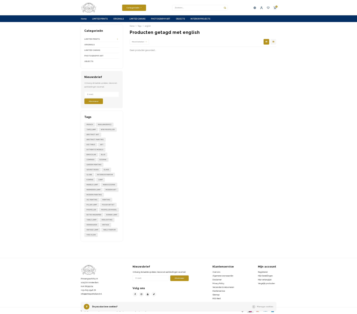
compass (90, 160)
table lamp (91, 220)
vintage (105, 225)
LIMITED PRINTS (100, 19)
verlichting (107, 220)
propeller (91, 210)
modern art (111, 190)
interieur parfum (105, 175)
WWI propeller (108, 129)
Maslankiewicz (104, 124)
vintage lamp (92, 230)
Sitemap (216, 295)
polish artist (108, 205)
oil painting (91, 200)
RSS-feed (217, 298)
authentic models (94, 150)
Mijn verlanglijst (264, 279)
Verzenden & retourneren (223, 287)
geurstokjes (92, 170)
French (89, 124)
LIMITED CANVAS (137, 19)
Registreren (263, 272)
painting (106, 200)
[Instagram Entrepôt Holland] (141, 294)
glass (106, 170)
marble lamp (92, 185)
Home (84, 19)
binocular (91, 155)
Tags (139, 26)
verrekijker (91, 225)
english (148, 26)
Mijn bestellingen (265, 276)
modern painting (94, 195)
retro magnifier (93, 215)
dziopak (102, 160)
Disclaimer (217, 279)
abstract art (92, 134)
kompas (89, 180)
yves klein (91, 235)
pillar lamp (91, 205)
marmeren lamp (93, 190)
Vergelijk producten (266, 283)
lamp (100, 180)
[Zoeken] (225, 7)
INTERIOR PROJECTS (200, 19)
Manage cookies (265, 307)
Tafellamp (91, 129)
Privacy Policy (218, 283)
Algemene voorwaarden (223, 276)
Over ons (216, 272)
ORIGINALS (118, 19)
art (101, 145)
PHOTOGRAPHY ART (160, 19)
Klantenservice (219, 291)
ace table (90, 145)
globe (89, 175)
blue (103, 155)
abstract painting (95, 139)
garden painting (93, 165)
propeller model (109, 210)
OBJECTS (180, 19)
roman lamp (111, 215)
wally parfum (109, 230)
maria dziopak (109, 185)
